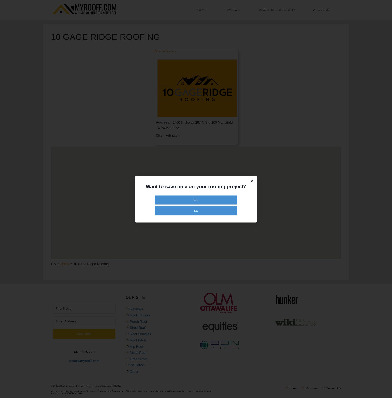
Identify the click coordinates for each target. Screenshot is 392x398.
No (196, 210)
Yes (196, 200)
